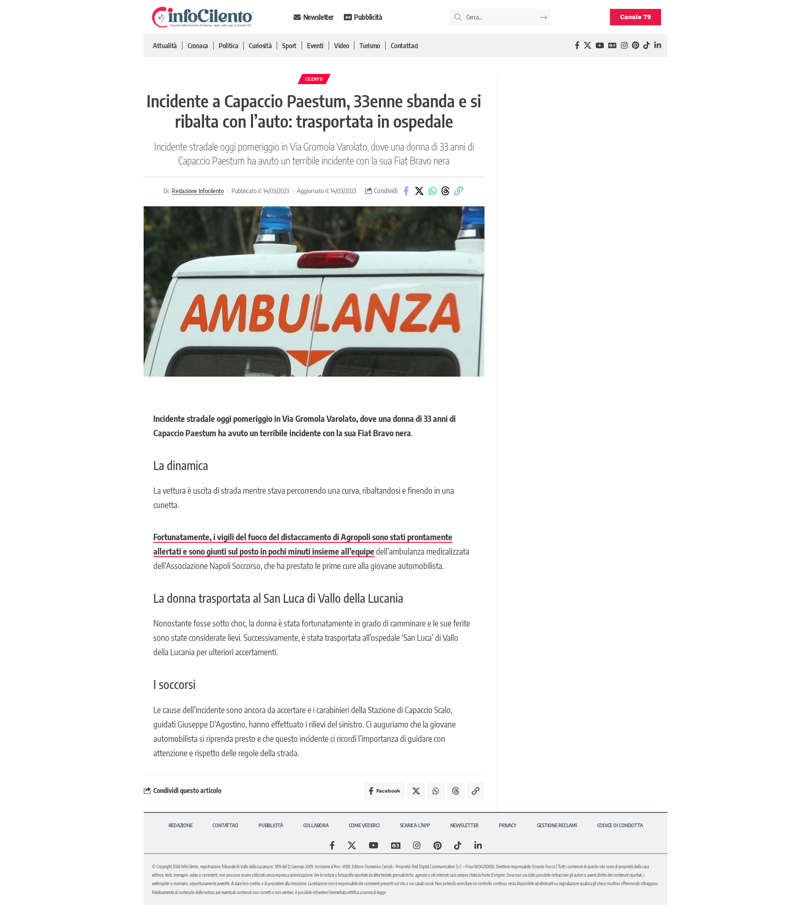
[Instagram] (624, 45)
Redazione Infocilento (198, 190)
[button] (459, 191)
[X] (587, 45)
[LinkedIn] (657, 45)
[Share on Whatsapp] (432, 191)
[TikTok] (646, 45)
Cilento (314, 79)
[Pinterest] (635, 45)
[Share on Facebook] (406, 191)
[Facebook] (577, 45)
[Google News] (612, 45)
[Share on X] (419, 191)
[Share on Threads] (446, 191)
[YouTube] (599, 45)
